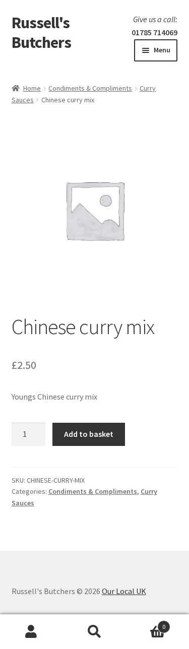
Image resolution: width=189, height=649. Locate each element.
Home (32, 88)
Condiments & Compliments (90, 88)
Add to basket (88, 434)
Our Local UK (124, 591)
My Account (31, 632)
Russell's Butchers (41, 32)
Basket (145, 623)
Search (94, 632)
